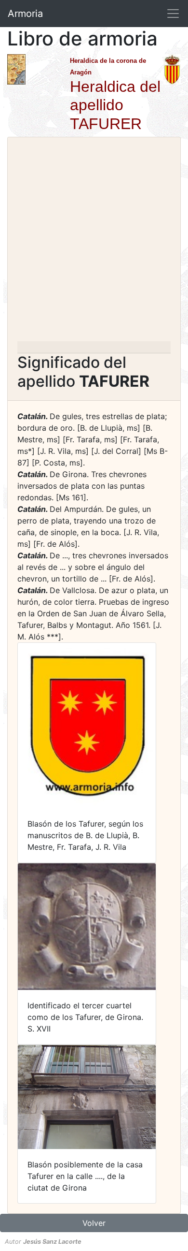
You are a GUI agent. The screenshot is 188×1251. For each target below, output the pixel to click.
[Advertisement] (94, 242)
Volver (94, 1223)
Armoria (25, 13)
